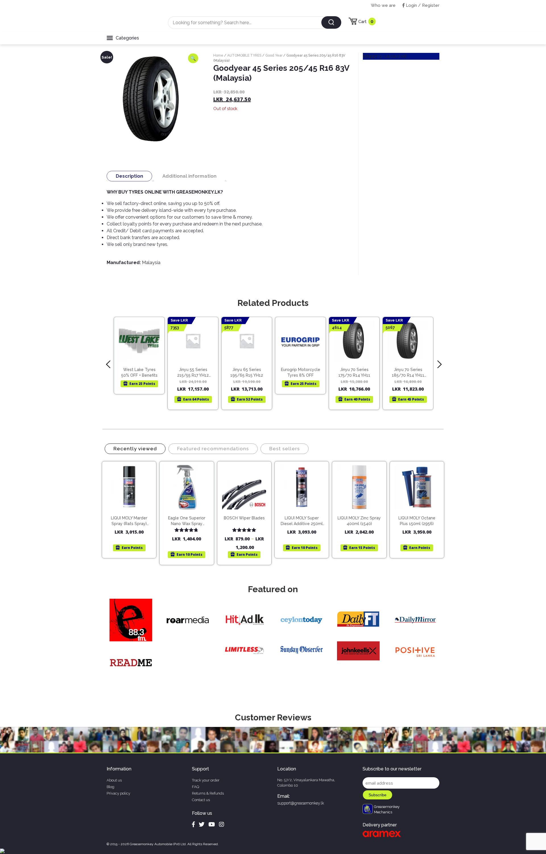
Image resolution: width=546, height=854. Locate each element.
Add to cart (132, 507)
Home (218, 55)
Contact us (201, 800)
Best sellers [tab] (284, 448)
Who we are (383, 5)
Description (129, 176)
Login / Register (422, 5)
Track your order (206, 780)
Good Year (273, 55)
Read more (141, 349)
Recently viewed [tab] (135, 448)
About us (114, 780)
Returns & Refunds (208, 793)
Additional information (189, 176)
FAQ (195, 787)
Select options (247, 512)
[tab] (129, 176)
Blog (110, 787)
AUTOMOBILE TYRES (244, 55)
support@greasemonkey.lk (300, 803)
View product (139, 361)
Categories (127, 38)
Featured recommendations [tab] (213, 448)
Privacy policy (118, 793)
